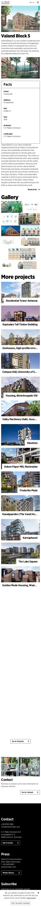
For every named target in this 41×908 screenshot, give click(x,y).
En (31, 2)
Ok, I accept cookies (20, 903)
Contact (7, 780)
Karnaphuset (30, 537)
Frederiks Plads (29, 490)
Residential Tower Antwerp (22, 300)
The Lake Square (28, 561)
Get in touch (8, 843)
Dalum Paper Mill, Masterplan (21, 466)
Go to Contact (27, 792)
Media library (8, 873)
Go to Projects (18, 741)
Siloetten (32, 443)
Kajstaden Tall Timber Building (20, 324)
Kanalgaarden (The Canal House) (21, 514)
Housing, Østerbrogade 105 (22, 395)
